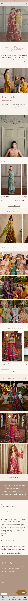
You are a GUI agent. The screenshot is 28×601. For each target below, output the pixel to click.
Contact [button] (4, 589)
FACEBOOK (11, 571)
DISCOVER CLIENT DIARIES (14, 477)
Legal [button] (3, 575)
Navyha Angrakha (5, 196)
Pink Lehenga (16, 552)
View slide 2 (19, 39)
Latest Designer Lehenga (18, 549)
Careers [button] (4, 585)
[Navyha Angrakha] (11, 179)
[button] (3, 598)
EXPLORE (14, 64)
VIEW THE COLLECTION (7, 111)
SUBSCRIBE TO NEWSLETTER (7, 514)
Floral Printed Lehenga (14, 548)
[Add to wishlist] (19, 197)
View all (14, 371)
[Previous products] (22, 161)
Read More (3, 535)
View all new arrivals (14, 205)
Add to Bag (17, 200)
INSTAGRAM (4, 571)
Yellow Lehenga (10, 553)
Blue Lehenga (18, 553)
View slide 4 (22, 39)
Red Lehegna (8, 552)
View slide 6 (25, 39)
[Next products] (25, 161)
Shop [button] (3, 579)
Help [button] (3, 582)
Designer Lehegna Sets (14, 546)
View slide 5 (23, 39)
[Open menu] (3, 4)
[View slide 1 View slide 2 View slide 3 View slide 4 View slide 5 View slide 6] (14, 24)
